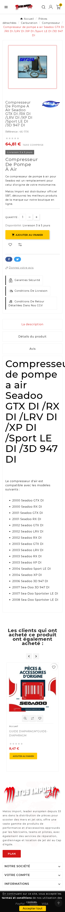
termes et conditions (17, 897)
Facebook (8, 259)
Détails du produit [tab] (32, 336)
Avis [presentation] (32, 348)
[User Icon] (51, 7)
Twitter (17, 259)
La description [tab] (32, 324)
